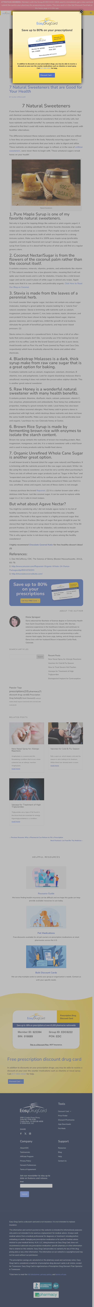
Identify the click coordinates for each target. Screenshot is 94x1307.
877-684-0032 (45, 68)
